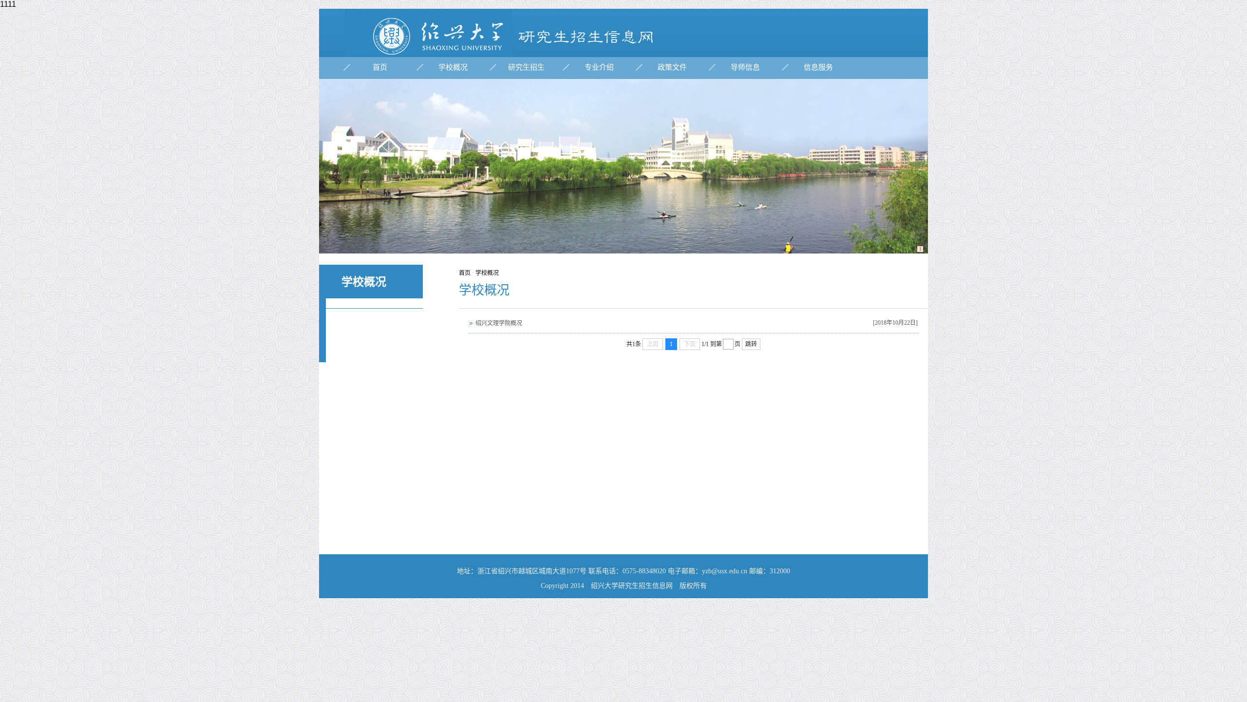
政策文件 (672, 67)
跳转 (751, 344)
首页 (380, 67)
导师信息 (745, 67)
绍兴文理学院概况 (498, 323)
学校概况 (453, 67)
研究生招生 (526, 67)
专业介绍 (599, 67)
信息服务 (818, 67)
